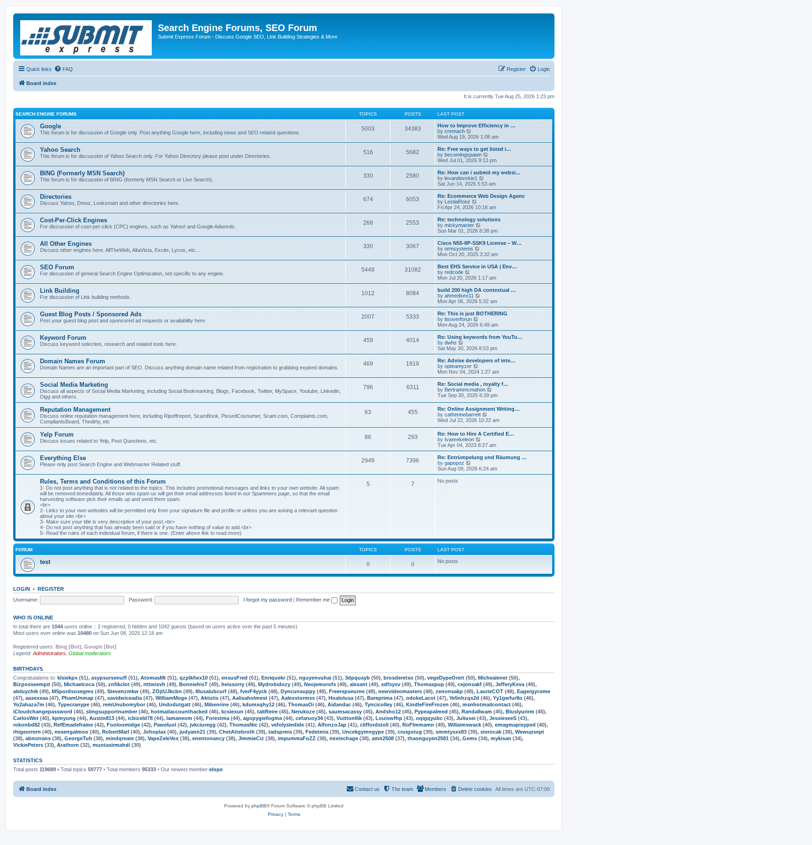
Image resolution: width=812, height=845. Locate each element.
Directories (55, 196)
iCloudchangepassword (42, 711)
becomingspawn (463, 154)
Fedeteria (316, 732)
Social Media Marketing (74, 384)
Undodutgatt (175, 704)
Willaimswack (464, 725)
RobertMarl (115, 732)
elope (216, 769)
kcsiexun (232, 711)
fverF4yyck (253, 691)
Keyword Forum (63, 337)
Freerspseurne (347, 691)
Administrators (49, 653)
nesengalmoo (71, 732)
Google (50, 126)
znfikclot (119, 684)
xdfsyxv (390, 684)
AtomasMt (153, 678)
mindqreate (120, 738)
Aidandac (339, 704)
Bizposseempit (31, 684)
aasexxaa (36, 698)
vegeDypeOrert (445, 678)
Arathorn (68, 745)
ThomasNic (243, 725)
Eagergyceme (533, 691)
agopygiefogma (262, 718)
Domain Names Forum (72, 361)
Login (21, 589)
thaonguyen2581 (428, 738)
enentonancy (208, 738)
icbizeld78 (140, 718)
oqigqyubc (429, 718)
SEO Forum (57, 267)
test (45, 561)
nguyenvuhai (315, 678)
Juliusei (466, 718)
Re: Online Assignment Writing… (478, 409)
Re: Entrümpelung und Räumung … (482, 457)
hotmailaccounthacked (179, 711)
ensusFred (234, 678)
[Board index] (87, 36)
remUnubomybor (124, 704)
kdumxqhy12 (258, 704)
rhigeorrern (27, 732)
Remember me (313, 599)
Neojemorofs (320, 684)
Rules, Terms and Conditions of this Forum (103, 481)
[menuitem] (63, 69)
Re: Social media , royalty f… (472, 384)
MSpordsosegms (73, 691)
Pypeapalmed (431, 711)
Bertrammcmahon (465, 389)
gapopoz (454, 463)
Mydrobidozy (274, 684)
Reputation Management (75, 409)
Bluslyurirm (520, 711)
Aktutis (210, 698)
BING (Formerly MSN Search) (82, 173)
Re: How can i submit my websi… (479, 172)
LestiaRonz (457, 201)
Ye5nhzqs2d (464, 698)
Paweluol (165, 725)
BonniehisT (193, 684)
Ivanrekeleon (459, 439)
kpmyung (64, 718)
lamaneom (179, 718)
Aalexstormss (298, 698)
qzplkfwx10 (194, 678)
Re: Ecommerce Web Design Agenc (481, 196)
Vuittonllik (349, 718)
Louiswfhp (388, 718)
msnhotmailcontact (486, 704)
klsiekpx (67, 678)
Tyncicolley (378, 704)
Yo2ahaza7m (28, 704)
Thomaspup (429, 684)
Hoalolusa (340, 698)
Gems (469, 738)
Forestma (217, 718)
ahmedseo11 (459, 295)
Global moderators (90, 653)
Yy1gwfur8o (508, 698)
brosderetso (398, 678)
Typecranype (73, 704)
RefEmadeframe (73, 725)
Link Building (59, 290)
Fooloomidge (123, 725)
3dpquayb (357, 678)
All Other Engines (66, 243)
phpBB (258, 805)
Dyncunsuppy (298, 691)
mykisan (501, 738)
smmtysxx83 (451, 732)
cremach (455, 131)
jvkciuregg (203, 725)
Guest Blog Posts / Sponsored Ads (90, 314)
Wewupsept (529, 732)
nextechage (343, 738)
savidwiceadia (124, 698)
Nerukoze (303, 711)
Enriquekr (273, 678)
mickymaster (459, 225)
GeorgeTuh (78, 738)
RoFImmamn (418, 725)
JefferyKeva (509, 684)
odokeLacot (421, 698)
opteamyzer (458, 366)
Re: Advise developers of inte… (476, 360)
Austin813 (101, 718)
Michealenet (493, 678)
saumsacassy (345, 711)
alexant (358, 684)
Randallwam (476, 711)
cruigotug (410, 732)
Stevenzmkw (123, 691)
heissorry (232, 684)
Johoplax (154, 732)
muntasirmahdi (111, 745)
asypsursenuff (109, 678)
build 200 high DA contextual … (476, 290)
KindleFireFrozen (427, 704)
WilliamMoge (171, 698)
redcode (454, 272)
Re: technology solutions (468, 219)
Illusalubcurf (210, 691)
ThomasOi (301, 704)
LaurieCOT (489, 691)
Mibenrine (216, 704)
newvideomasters (400, 691)
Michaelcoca (79, 684)
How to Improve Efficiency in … (476, 125)
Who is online (33, 617)
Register (51, 589)
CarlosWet (26, 718)
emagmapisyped (515, 725)
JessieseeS (502, 718)
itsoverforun (458, 319)
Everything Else (63, 458)
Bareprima (379, 698)
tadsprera (280, 732)
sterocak (490, 732)
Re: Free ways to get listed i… (474, 149)
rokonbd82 (26, 725)
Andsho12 (388, 711)
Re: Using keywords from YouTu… (480, 337)
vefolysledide (287, 725)
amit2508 (383, 738)
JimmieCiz (251, 738)
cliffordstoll (374, 725)
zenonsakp (449, 691)
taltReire (267, 711)
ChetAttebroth (237, 732)
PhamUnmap (78, 698)
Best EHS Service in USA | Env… (477, 266)
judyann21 (192, 732)
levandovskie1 (461, 178)
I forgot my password (267, 599)
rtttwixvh (154, 684)
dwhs (451, 342)
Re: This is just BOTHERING (472, 313)
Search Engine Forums (46, 114)
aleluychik (25, 691)
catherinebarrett (463, 414)
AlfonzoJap (332, 725)
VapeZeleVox (163, 738)
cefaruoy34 (309, 718)
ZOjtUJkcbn (167, 691)
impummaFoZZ (297, 738)
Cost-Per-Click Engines (73, 220)
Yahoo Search (60, 149)
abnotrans (38, 738)
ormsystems (459, 248)
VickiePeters (28, 745)
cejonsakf (470, 684)
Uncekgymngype (363, 732)
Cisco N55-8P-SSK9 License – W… (479, 243)
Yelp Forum (57, 434)
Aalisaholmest (249, 698)
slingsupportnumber (111, 711)
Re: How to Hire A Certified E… (475, 434)
